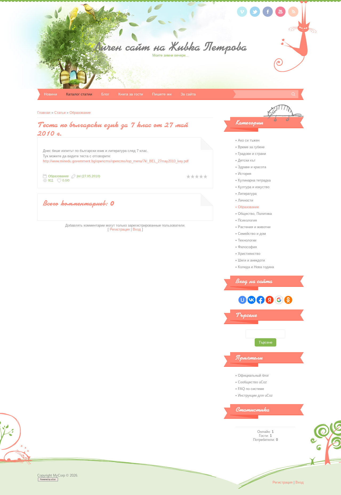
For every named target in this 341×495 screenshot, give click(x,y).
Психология (247, 220)
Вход (137, 229)
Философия (247, 247)
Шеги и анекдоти (251, 260)
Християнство (249, 254)
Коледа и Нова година (256, 267)
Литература (247, 194)
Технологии (247, 240)
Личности (245, 200)
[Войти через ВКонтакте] (251, 300)
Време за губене (251, 147)
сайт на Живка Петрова (170, 46)
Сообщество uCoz (252, 382)
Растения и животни (254, 227)
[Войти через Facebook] (261, 300)
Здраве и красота (252, 167)
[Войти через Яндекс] (270, 300)
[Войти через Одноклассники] (288, 300)
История (244, 174)
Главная (43, 113)
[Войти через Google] (279, 300)
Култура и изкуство (253, 187)
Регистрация (120, 229)
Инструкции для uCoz (255, 395)
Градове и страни (252, 154)
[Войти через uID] (242, 300)
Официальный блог (253, 375)
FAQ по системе (251, 389)
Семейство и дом (252, 234)
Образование (80, 113)
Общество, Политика (255, 214)
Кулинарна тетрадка (254, 180)
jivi (79, 176)
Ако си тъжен (248, 140)
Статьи (60, 113)
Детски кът (246, 160)
